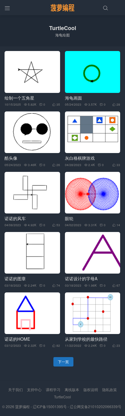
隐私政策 (109, 389)
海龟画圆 (73, 98)
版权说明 (90, 389)
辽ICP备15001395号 (50, 406)
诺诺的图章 (15, 278)
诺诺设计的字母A (81, 278)
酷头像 (11, 158)
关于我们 (15, 389)
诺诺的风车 (15, 218)
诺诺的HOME (17, 339)
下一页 (63, 361)
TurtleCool (62, 396)
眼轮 (69, 218)
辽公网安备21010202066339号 (95, 406)
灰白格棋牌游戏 (80, 158)
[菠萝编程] (62, 7)
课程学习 (53, 389)
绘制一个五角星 (19, 98)
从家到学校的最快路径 (86, 339)
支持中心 (34, 389)
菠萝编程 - (24, 406)
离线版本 (72, 389)
